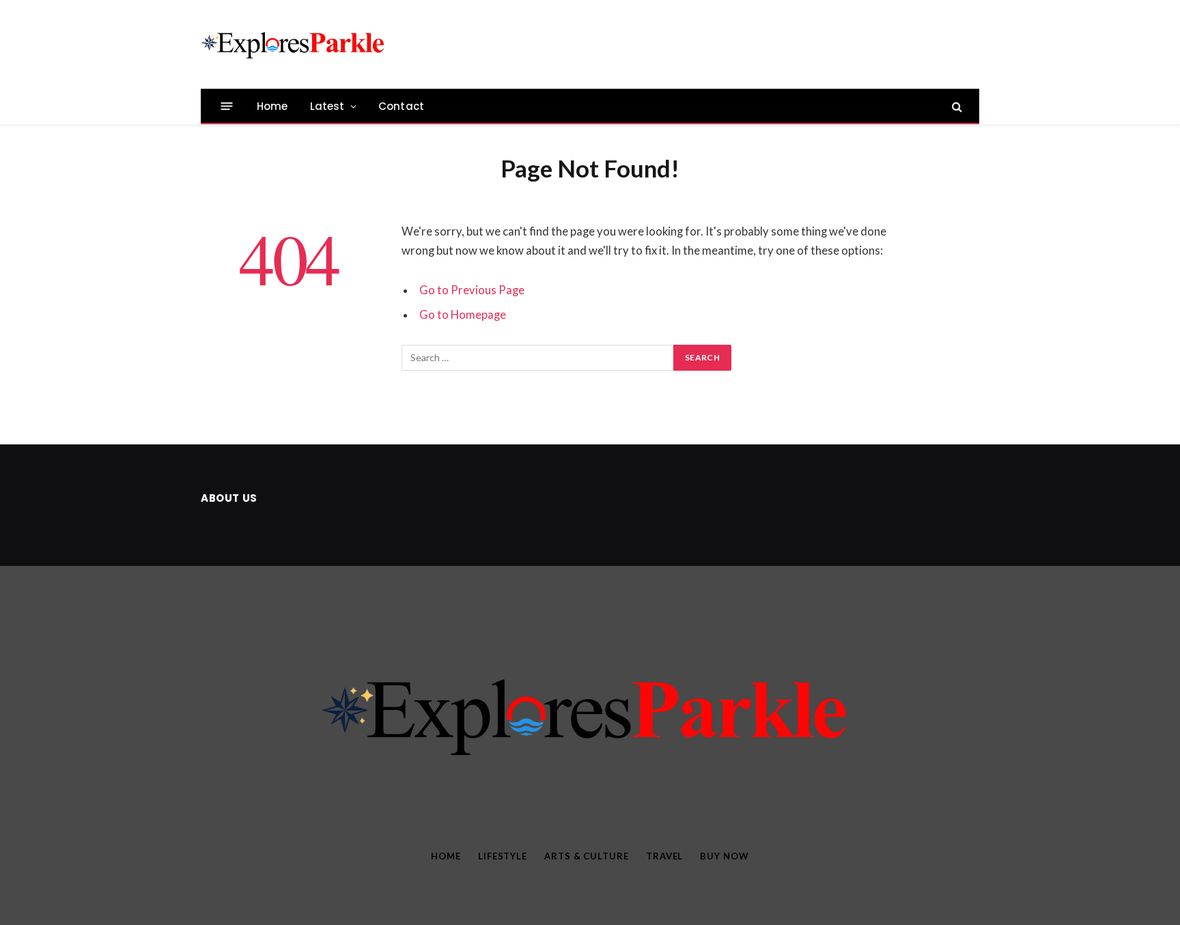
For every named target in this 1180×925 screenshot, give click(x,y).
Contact (401, 106)
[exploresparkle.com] (295, 44)
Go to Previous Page (471, 290)
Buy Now (724, 856)
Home (272, 106)
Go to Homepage (462, 315)
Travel (664, 856)
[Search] (955, 106)
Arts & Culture (586, 856)
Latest (327, 106)
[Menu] (227, 106)
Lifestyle (502, 856)
